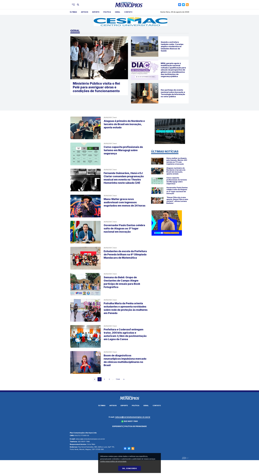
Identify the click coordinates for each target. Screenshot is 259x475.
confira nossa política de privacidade (113, 461)
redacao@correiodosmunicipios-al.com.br (132, 417)
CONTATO (128, 12)
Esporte (95, 12)
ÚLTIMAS (73, 12)
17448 (118, 379)
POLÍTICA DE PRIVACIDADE (135, 426)
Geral (117, 12)
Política (107, 12)
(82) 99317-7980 (130, 421)
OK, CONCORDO (129, 468)
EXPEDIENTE (117, 426)
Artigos (84, 12)
